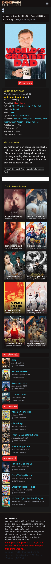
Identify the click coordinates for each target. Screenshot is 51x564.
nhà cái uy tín (21, 555)
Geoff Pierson (17, 122)
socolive (9, 551)
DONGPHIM (11, 518)
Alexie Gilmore (34, 118)
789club (10, 558)
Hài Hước (26, 106)
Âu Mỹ (16, 109)
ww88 (18, 551)
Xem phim (26, 83)
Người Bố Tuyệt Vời (14, 91)
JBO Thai (20, 558)
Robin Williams (20, 118)
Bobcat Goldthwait (21, 115)
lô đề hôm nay (36, 555)
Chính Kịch (36, 106)
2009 (12, 112)
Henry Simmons (32, 122)
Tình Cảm (16, 106)
